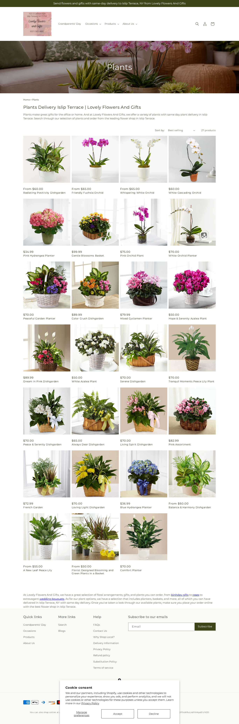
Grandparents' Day (34, 624)
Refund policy (101, 655)
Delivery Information (106, 643)
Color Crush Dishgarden (88, 318)
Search (62, 624)
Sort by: (159, 130)
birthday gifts (179, 594)
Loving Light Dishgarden (88, 507)
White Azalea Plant (84, 381)
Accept (117, 713)
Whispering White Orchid (137, 192)
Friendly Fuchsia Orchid (87, 192)
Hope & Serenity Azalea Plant (188, 318)
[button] (93, 23)
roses (195, 594)
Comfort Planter (131, 570)
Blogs (61, 630)
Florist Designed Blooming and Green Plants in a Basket (92, 572)
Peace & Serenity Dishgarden (42, 444)
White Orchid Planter (183, 255)
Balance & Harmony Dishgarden (190, 507)
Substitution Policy (105, 661)
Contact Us (100, 630)
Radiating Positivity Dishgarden (44, 192)
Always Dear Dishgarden (88, 444)
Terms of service (103, 667)
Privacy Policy (90, 703)
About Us (29, 643)
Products (28, 637)
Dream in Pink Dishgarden (40, 381)
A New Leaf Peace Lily (37, 570)
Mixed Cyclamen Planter (136, 318)
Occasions (29, 630)
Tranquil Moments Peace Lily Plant (192, 381)
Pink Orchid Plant (132, 255)
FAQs (96, 624)
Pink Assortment (180, 444)
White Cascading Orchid (185, 192)
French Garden (33, 507)
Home (26, 99)
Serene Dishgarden (132, 381)
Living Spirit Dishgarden (136, 444)
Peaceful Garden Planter (39, 318)
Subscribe (205, 626)
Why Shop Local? (104, 637)
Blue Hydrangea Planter (136, 507)
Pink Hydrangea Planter (39, 255)
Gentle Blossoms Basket (88, 255)
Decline (154, 713)
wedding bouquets (52, 598)
